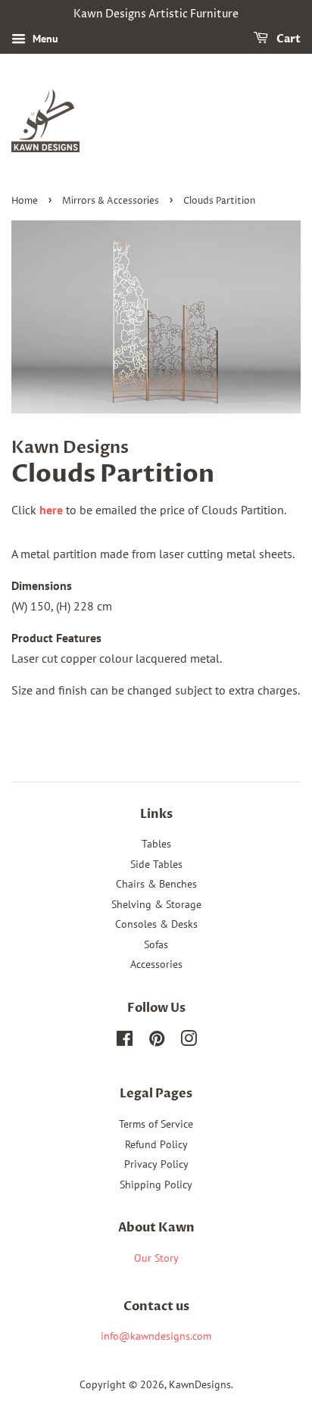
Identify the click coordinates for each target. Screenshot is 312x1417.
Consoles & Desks (156, 924)
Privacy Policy (156, 1164)
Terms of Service (156, 1124)
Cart (287, 39)
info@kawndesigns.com (156, 1336)
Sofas (156, 944)
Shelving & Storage (156, 904)
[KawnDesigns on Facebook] (124, 1041)
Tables (156, 844)
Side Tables (156, 864)
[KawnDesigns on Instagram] (188, 1041)
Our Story (156, 1258)
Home (24, 201)
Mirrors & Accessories (110, 201)
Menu (44, 38)
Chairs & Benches (156, 884)
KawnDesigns (200, 1384)
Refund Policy (156, 1144)
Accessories (156, 964)
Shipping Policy (156, 1184)
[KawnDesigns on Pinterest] (156, 1041)
